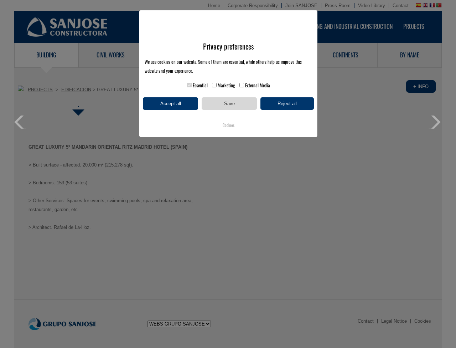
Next (435, 122)
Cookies (228, 125)
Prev (20, 122)
